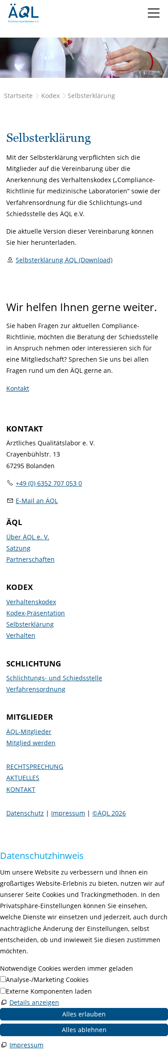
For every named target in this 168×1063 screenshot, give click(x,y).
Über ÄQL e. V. (27, 537)
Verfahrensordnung (35, 689)
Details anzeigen (34, 1002)
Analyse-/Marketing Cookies (47, 979)
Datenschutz (25, 813)
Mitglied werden (31, 743)
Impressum (68, 813)
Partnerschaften (30, 559)
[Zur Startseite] (23, 13)
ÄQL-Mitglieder (29, 731)
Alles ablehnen (84, 1029)
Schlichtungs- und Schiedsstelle (54, 678)
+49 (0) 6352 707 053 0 (49, 483)
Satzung (18, 548)
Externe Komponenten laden (49, 991)
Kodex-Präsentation (35, 613)
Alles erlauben (84, 1014)
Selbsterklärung (30, 624)
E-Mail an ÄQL (37, 500)
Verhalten (20, 635)
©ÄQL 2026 (109, 813)
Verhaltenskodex (31, 602)
